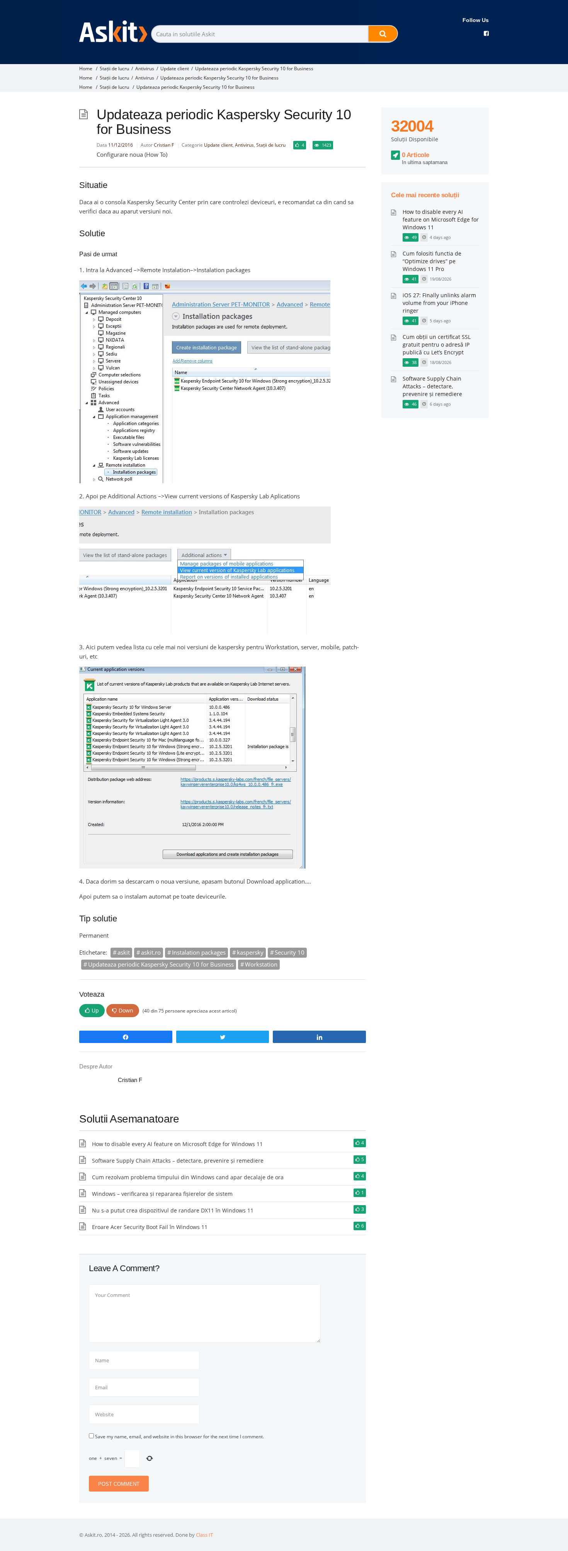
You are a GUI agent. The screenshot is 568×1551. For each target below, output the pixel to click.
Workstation (261, 964)
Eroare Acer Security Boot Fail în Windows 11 (149, 1227)
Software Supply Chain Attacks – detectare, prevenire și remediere (178, 1160)
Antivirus (144, 68)
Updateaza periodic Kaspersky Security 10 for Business (161, 964)
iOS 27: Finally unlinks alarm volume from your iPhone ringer (439, 302)
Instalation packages (199, 952)
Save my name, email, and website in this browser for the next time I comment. (179, 1436)
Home (85, 68)
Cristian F (164, 145)
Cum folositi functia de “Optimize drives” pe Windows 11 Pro (432, 261)
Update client (174, 68)
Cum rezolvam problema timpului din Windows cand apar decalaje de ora (188, 1177)
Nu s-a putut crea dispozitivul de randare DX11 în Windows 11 (172, 1210)
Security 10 (289, 952)
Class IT (204, 1534)
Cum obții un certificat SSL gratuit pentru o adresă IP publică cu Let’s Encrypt (437, 344)
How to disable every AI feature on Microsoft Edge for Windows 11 (177, 1144)
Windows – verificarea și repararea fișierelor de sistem (162, 1193)
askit (123, 952)
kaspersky (250, 952)
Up (95, 1010)
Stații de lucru (114, 68)
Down (126, 1010)
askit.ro (151, 952)
